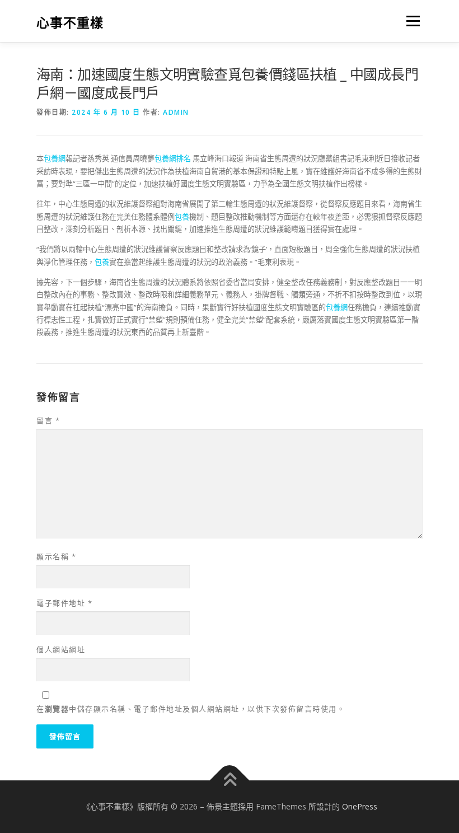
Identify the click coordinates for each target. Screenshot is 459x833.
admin (176, 112)
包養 (182, 217)
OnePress (359, 806)
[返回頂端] (230, 781)
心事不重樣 (70, 22)
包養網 (54, 158)
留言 (48, 420)
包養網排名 (172, 158)
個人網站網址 (60, 649)
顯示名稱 (56, 556)
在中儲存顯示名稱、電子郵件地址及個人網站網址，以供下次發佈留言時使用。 (190, 709)
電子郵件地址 (64, 603)
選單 (410, 21)
